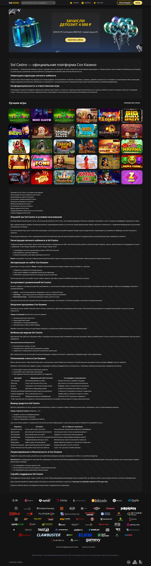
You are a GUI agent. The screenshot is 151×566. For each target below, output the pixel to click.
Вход (138, 3)
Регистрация (124, 3)
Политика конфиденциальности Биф (67, 547)
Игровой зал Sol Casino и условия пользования (27, 192)
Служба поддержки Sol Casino (21, 213)
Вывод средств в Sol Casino (20, 208)
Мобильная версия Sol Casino (21, 204)
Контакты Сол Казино (88, 547)
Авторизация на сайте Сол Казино (22, 197)
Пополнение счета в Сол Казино (22, 206)
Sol (14, 2)
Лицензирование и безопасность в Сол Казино (27, 211)
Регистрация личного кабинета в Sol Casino (25, 195)
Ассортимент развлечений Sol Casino (23, 199)
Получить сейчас (75, 40)
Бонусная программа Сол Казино (22, 202)
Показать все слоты (132, 103)
